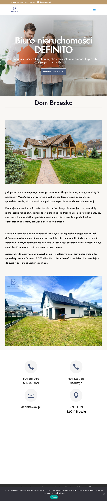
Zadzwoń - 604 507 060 (53, 71)
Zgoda (54, 497)
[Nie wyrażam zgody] (103, 494)
